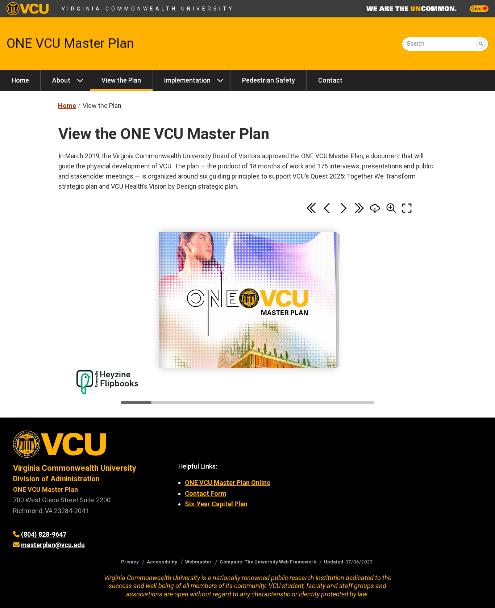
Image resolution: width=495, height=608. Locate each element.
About (61, 80)
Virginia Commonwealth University (148, 9)
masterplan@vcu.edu (53, 545)
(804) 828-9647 (43, 534)
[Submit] (481, 44)
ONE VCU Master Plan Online (227, 482)
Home (20, 80)
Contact (330, 80)
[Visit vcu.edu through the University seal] (82, 447)
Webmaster (198, 562)
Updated (333, 562)
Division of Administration (56, 478)
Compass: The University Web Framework (268, 562)
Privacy (130, 562)
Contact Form (205, 493)
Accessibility (162, 562)
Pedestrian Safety (268, 80)
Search (415, 43)
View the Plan (121, 80)
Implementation (187, 80)
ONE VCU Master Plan (70, 43)
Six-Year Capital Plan (216, 504)
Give (477, 9)
